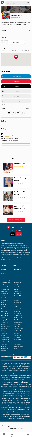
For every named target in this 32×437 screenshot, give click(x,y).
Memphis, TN (4, 320)
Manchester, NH (18, 317)
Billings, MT (16, 287)
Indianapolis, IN (17, 309)
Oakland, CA (4, 328)
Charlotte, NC (4, 295)
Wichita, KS (16, 348)
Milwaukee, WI (4, 322)
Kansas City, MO (5, 313)
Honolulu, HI (17, 306)
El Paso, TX (16, 304)
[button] (16, 57)
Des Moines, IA (17, 302)
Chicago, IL (3, 298)
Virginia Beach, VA (18, 346)
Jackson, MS (4, 311)
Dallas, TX (16, 300)
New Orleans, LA (18, 324)
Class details (16, 42)
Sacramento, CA (5, 337)
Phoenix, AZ (4, 333)
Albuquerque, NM (5, 282)
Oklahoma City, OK (18, 328)
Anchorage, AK (17, 282)
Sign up (19, 234)
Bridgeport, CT (17, 291)
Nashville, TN (4, 324)
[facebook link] (9, 113)
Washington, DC (5, 348)
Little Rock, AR (4, 315)
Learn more (7, 259)
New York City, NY (5, 326)
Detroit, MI (3, 304)
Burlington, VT (4, 293)
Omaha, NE (3, 331)
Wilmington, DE (4, 350)
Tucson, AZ (3, 346)
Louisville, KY (4, 317)
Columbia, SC (17, 298)
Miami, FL (16, 320)
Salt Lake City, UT (18, 337)
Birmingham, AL (5, 289)
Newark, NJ (16, 326)
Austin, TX (16, 284)
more (24, 24)
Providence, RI (17, 335)
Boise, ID (16, 289)
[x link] (14, 113)
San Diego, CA (17, 339)
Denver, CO (3, 302)
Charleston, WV (17, 293)
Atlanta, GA (3, 284)
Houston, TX (4, 309)
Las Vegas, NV (17, 313)
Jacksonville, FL (17, 311)
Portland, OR (4, 335)
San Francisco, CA (5, 342)
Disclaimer (16, 428)
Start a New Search (16, 220)
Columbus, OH (4, 300)
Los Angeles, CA (18, 315)
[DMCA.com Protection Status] (10, 356)
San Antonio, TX (5, 339)
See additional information (17, 418)
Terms (11, 428)
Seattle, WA (3, 344)
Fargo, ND (3, 306)
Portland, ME (17, 333)
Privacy (21, 428)
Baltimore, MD (4, 287)
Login (12, 234)
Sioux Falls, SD (17, 344)
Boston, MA (4, 291)
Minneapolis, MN (18, 322)
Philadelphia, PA (17, 331)
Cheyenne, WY (17, 295)
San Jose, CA (17, 342)
